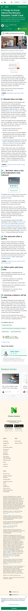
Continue (14, 608)
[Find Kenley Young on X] (11, 353)
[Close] (26, 596)
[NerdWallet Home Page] (5, 2)
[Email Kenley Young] (13, 353)
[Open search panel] (11, 2)
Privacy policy (6, 479)
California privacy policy (7, 482)
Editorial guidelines (5, 453)
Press (4, 462)
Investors (5, 466)
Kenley (14, 351)
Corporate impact (7, 447)
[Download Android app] (19, 425)
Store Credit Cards (16, 331)
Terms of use (6, 473)
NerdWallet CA (15, 594)
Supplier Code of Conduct (7, 476)
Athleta (20, 111)
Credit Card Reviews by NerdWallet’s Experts (14, 328)
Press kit (5, 464)
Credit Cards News (7, 325)
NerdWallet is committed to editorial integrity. (13, 50)
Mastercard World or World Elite (12, 143)
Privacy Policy (8, 553)
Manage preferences (14, 604)
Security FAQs (18, 443)
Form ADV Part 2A (19, 552)
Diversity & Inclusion (6, 450)
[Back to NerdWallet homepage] (2, 7)
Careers (5, 445)
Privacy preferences (6, 485)
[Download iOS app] (8, 425)
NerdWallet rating (13, 187)
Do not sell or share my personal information (8, 490)
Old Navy (12, 111)
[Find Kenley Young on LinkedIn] (16, 353)
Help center (18, 441)
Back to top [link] (6, 342)
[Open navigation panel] (2, 2)
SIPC (7, 550)
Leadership (6, 443)
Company (5, 441)
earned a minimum (6, 196)
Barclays (9, 75)
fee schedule (11, 555)
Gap (8, 111)
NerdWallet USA (15, 591)
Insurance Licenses (14, 523)
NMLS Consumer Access (8, 512)
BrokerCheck (6, 556)
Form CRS (12, 552)
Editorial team (6, 460)
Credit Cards (5, 331)
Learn (6, 6)
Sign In (17, 2)
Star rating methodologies (7, 457)
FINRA (4, 550)
